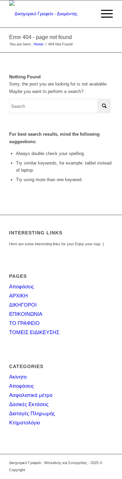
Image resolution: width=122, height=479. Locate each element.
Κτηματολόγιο (24, 422)
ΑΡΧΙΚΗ (18, 296)
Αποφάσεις (21, 286)
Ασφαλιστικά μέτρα (31, 395)
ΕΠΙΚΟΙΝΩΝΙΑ (25, 314)
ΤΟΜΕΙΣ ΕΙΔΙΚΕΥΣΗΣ (34, 332)
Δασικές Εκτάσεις (28, 404)
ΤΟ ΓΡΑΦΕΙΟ (24, 323)
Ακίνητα (18, 377)
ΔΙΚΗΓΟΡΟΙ (23, 305)
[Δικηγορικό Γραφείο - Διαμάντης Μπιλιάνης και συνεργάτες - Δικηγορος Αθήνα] (50, 13)
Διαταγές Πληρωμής (32, 413)
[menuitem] (103, 13)
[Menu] (103, 13)
